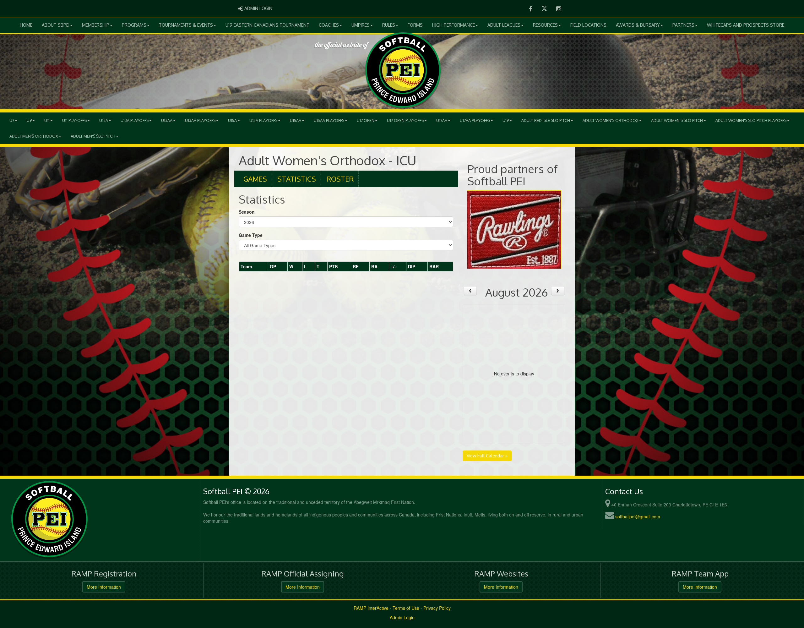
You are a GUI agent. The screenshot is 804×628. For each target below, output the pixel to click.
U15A (232, 120)
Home (26, 25)
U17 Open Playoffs (405, 120)
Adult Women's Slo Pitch (677, 120)
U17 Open (365, 120)
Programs (134, 25)
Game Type (251, 235)
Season (247, 212)
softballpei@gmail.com (637, 516)
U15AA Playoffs (329, 120)
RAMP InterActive (371, 608)
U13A (103, 120)
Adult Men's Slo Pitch (93, 136)
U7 (11, 120)
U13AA (166, 120)
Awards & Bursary (638, 25)
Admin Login (402, 617)
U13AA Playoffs (200, 120)
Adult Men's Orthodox (33, 136)
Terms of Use (406, 608)
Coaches (329, 25)
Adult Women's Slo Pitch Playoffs (750, 120)
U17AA (441, 120)
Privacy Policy (437, 608)
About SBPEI (55, 25)
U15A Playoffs (263, 120)
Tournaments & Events (186, 25)
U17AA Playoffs (475, 120)
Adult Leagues (503, 25)
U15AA (295, 120)
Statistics (296, 178)
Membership (95, 25)
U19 (506, 120)
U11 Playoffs (74, 120)
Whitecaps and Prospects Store (745, 25)
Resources (545, 25)
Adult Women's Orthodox (610, 120)
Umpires (360, 25)
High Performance (453, 25)
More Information (104, 587)
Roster (340, 178)
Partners (683, 25)
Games (255, 178)
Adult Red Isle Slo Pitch (545, 120)
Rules (388, 25)
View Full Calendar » (487, 455)
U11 (47, 120)
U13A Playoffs (135, 120)
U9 (29, 120)
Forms (415, 25)
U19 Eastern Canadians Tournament (267, 25)
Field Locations (588, 25)
